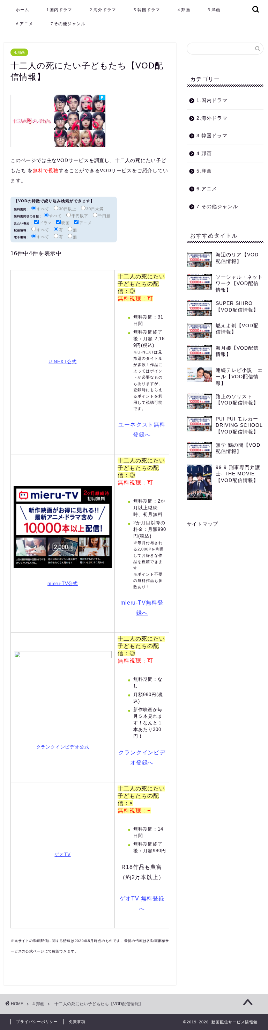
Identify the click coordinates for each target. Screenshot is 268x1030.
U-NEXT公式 (62, 361)
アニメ (85, 223)
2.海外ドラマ (103, 9)
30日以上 (67, 209)
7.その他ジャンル (68, 23)
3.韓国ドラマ (147, 9)
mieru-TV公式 (62, 583)
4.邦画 (184, 9)
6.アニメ (24, 23)
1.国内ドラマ (59, 9)
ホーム (22, 9)
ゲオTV (62, 854)
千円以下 (80, 216)
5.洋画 (214, 9)
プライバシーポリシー (37, 1022)
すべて (43, 209)
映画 (65, 223)
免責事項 (77, 1022)
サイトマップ (202, 524)
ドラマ (45, 223)
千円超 (104, 216)
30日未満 (95, 209)
